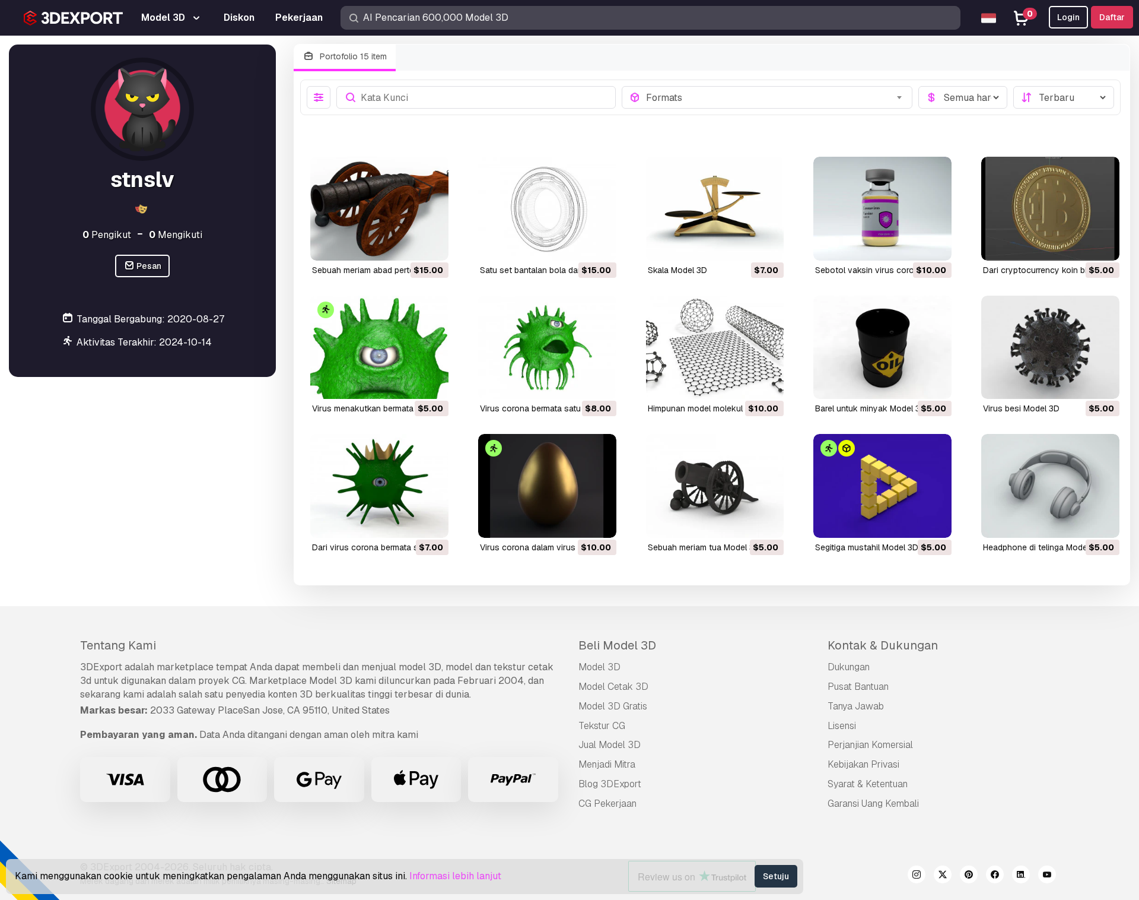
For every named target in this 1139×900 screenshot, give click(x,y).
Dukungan (849, 667)
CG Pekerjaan (607, 803)
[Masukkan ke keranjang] (407, 244)
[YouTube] (1047, 876)
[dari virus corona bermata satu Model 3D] (379, 486)
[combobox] (775, 97)
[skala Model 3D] (715, 209)
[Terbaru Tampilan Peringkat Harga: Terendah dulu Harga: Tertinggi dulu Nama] (1063, 97)
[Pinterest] (969, 876)
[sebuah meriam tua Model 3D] (715, 486)
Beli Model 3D (617, 645)
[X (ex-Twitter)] (943, 876)
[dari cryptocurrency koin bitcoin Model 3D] (1050, 209)
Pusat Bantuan (858, 686)
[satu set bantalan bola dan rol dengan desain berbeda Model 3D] (547, 209)
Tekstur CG (601, 726)
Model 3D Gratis (612, 706)
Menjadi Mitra (606, 764)
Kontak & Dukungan (883, 645)
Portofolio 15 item (352, 56)
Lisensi (842, 726)
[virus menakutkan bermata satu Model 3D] (379, 348)
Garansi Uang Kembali (873, 803)
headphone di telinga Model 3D (1042, 547)
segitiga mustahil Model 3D (866, 547)
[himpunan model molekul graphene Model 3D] (715, 348)
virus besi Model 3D (1021, 408)
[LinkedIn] (1021, 876)
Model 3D (599, 667)
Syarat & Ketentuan (868, 784)
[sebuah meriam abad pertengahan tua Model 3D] (379, 209)
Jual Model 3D (609, 745)
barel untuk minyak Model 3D (870, 408)
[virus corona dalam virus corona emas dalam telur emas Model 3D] (547, 486)
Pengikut (106, 235)
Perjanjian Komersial (870, 745)
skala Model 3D (677, 270)
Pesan (148, 266)
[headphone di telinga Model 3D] (1050, 486)
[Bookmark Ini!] (431, 244)
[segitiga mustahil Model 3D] (882, 486)
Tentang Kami (118, 645)
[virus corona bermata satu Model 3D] (547, 348)
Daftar (1112, 17)
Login (1068, 17)
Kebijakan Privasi (863, 764)
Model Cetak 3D (613, 686)
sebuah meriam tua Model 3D (704, 547)
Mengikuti (175, 235)
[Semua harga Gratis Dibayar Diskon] (962, 97)
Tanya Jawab (856, 706)
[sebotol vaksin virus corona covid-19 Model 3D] (882, 209)
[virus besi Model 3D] (1050, 348)
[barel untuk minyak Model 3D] (882, 348)
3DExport (101, 667)
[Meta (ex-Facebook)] (995, 876)
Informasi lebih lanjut (455, 876)
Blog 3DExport (609, 784)
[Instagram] (916, 876)
